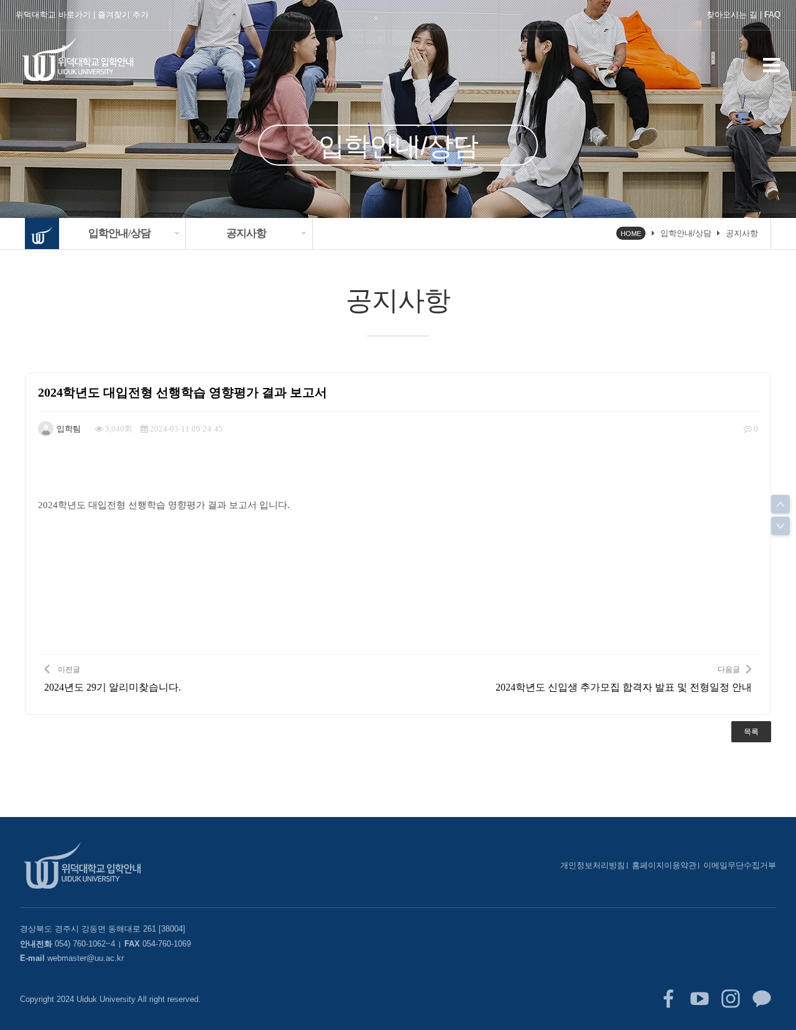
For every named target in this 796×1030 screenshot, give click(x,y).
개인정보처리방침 (592, 865)
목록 (751, 731)
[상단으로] (780, 504)
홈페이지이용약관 (664, 865)
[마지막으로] (780, 526)
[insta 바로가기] (730, 999)
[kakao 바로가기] (761, 999)
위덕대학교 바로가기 (53, 14)
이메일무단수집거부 (739, 865)
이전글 (112, 678)
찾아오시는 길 (731, 14)
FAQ (772, 14)
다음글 (624, 678)
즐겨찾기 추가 (123, 14)
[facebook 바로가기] (668, 999)
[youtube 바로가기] (699, 999)
